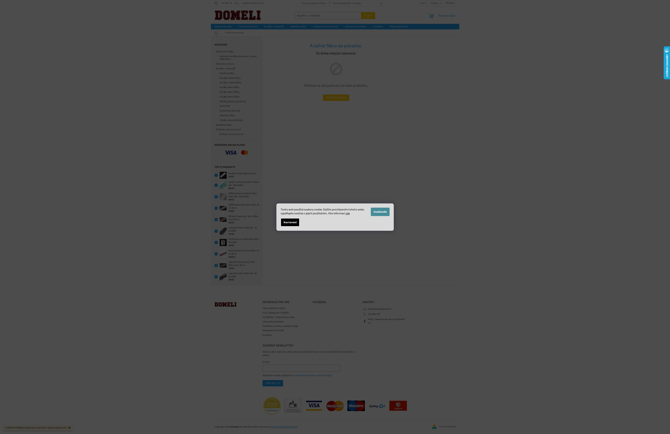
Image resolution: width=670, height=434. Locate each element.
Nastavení (290, 222)
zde (348, 213)
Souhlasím (380, 212)
